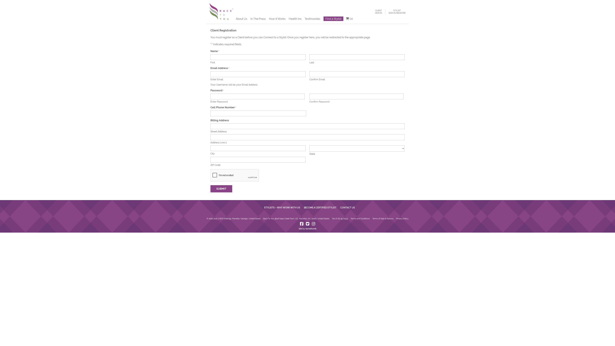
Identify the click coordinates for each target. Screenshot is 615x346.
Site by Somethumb (307, 229)
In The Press (258, 18)
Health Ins (295, 18)
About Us (241, 18)
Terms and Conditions (360, 219)
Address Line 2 (218, 142)
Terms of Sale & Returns (383, 219)
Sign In (378, 13)
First (212, 62)
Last (311, 62)
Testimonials (312, 18)
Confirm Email (317, 79)
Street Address (218, 131)
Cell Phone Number (223, 107)
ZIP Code (215, 165)
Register (401, 13)
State (312, 153)
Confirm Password (319, 101)
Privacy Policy (402, 219)
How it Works (277, 18)
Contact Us (347, 207)
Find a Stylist (333, 18)
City (212, 153)
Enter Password (219, 101)
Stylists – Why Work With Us (282, 207)
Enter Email (216, 79)
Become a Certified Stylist (320, 207)
